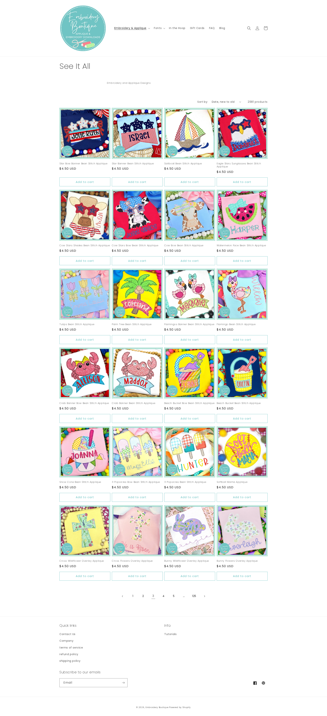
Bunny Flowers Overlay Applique (237, 561)
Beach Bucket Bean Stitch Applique (239, 403)
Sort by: (202, 102)
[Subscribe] (123, 682)
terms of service (71, 647)
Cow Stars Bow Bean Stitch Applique (135, 245)
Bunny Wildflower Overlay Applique (186, 561)
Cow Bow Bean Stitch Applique (183, 245)
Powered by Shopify (180, 707)
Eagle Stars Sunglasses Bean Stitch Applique (239, 165)
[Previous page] (122, 596)
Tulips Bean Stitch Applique (76, 324)
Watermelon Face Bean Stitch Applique (241, 245)
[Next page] (204, 596)
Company (66, 641)
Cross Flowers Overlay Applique (132, 561)
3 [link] (153, 596)
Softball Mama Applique (232, 482)
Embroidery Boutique (157, 707)
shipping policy (70, 661)
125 (194, 596)
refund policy (68, 654)
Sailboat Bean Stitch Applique (183, 163)
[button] (132, 28)
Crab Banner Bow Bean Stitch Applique (84, 403)
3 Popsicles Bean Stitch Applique (185, 482)
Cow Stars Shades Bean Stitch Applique (84, 245)
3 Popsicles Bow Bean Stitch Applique (136, 482)
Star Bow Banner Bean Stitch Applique (83, 163)
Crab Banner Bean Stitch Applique (133, 403)
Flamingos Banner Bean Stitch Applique (189, 324)
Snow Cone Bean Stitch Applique (80, 482)
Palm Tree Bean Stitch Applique (132, 324)
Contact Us (67, 634)
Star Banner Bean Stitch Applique (133, 163)
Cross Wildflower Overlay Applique (81, 561)
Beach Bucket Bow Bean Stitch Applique (189, 403)
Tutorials (170, 634)
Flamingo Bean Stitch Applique (236, 324)
